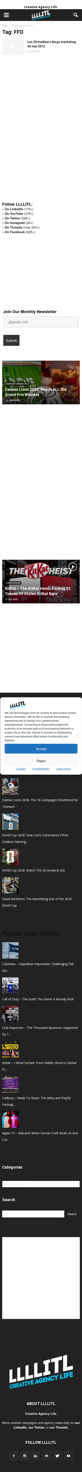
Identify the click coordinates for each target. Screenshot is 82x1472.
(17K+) (19, 209)
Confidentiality (40, 768)
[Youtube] (68, 1455)
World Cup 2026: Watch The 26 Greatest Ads (33, 870)
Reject (41, 760)
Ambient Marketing (17, 384)
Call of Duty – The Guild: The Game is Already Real (37, 999)
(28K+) (17, 218)
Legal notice (63, 768)
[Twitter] (57, 1455)
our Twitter (36, 1427)
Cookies (21, 768)
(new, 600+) (22, 227)
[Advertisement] (35, 130)
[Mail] (46, 1455)
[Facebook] (13, 1455)
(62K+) (20, 232)
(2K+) (19, 222)
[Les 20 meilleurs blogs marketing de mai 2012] (13, 47)
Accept (41, 748)
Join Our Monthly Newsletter (30, 311)
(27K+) (19, 213)
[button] (76, 15)
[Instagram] (24, 1455)
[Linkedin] (35, 1455)
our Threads (59, 1427)
